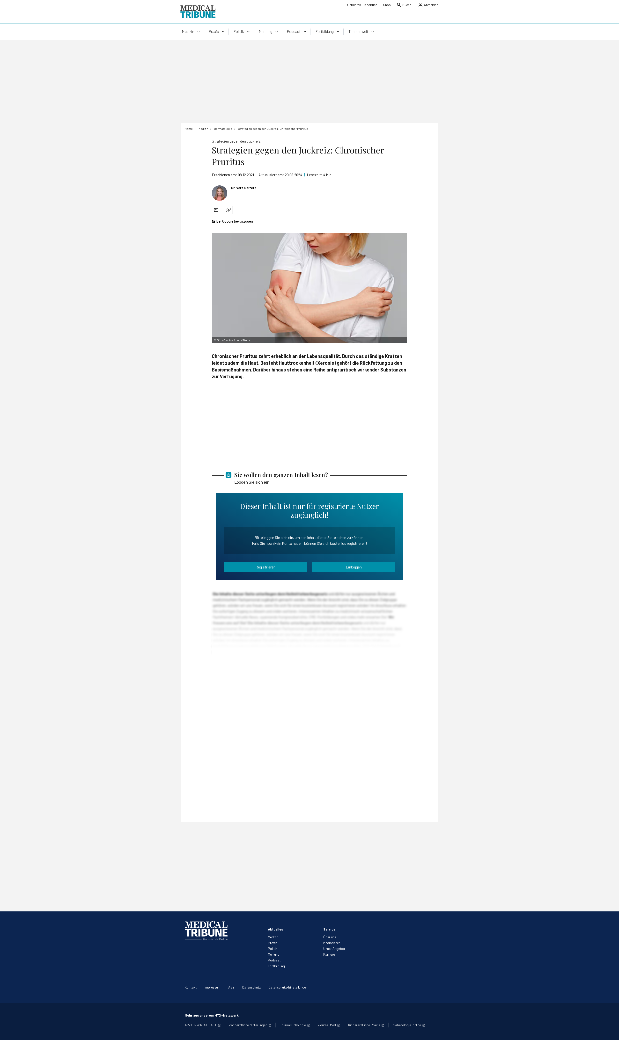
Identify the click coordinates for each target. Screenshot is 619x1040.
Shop (387, 5)
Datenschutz (251, 987)
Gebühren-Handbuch (362, 5)
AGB (231, 987)
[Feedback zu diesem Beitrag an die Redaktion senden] (229, 210)
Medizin (273, 937)
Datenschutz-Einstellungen (288, 987)
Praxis (272, 943)
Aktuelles (275, 929)
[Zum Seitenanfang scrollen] (610, 1031)
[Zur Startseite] (198, 11)
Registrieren (265, 567)
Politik (272, 948)
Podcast (274, 960)
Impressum (213, 987)
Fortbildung (276, 966)
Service (329, 929)
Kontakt (191, 987)
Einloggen (354, 567)
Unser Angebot (334, 948)
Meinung (274, 954)
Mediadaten (331, 943)
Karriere (329, 954)
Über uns (329, 937)
